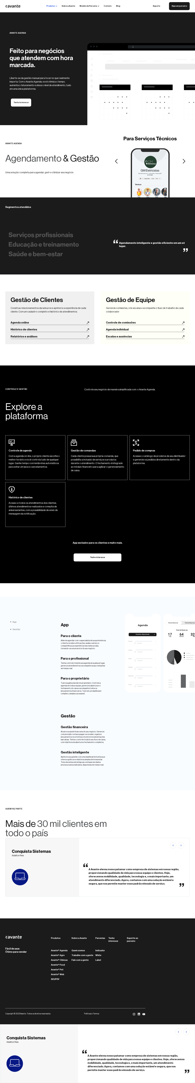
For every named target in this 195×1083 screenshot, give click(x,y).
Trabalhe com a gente (82, 955)
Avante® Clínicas (59, 960)
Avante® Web (57, 974)
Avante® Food (58, 965)
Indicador (100, 950)
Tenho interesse (21, 102)
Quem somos (78, 950)
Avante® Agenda (59, 950)
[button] (116, 161)
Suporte (156, 6)
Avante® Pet (57, 970)
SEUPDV (55, 979)
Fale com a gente (80, 960)
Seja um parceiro (179, 6)
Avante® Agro (58, 955)
